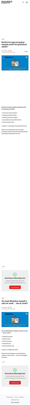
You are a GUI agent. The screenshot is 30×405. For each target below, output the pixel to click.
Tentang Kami (9, 397)
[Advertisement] (15, 21)
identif (5, 50)
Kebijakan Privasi (15, 399)
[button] (23, 2)
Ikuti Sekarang (15, 287)
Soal (3, 39)
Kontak (16, 397)
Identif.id (10, 50)
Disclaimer (21, 397)
